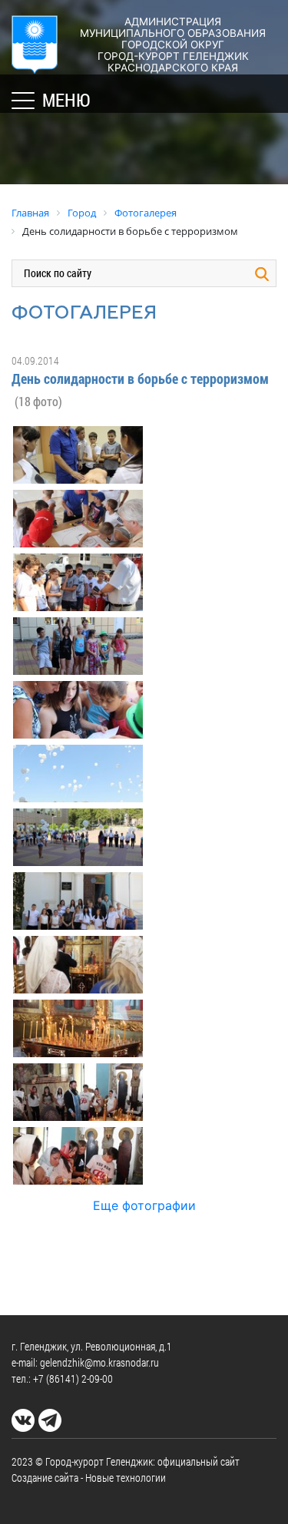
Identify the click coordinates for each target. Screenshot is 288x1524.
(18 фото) (38, 401)
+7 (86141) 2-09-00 (73, 1378)
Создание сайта (45, 1477)
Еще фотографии (144, 1205)
